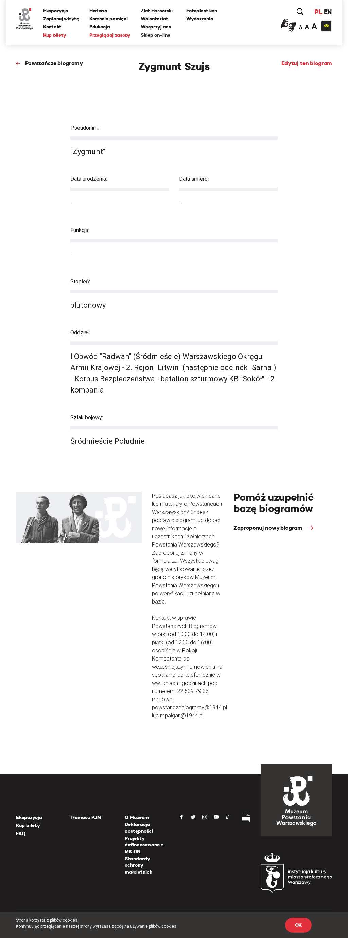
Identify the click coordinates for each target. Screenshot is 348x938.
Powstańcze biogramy (54, 63)
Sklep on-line (155, 35)
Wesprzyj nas (156, 27)
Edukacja (99, 27)
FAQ (20, 833)
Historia (98, 10)
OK (298, 925)
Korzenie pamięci (108, 19)
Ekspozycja (55, 10)
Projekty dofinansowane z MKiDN (144, 845)
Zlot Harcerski (157, 10)
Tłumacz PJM (85, 817)
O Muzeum (137, 817)
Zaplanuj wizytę (61, 19)
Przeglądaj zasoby (109, 35)
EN (328, 12)
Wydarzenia (199, 19)
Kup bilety (54, 35)
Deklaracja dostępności (139, 827)
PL (318, 12)
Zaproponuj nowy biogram (268, 527)
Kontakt (52, 27)
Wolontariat (154, 19)
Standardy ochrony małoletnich (138, 865)
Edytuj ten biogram (306, 63)
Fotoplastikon (201, 10)
